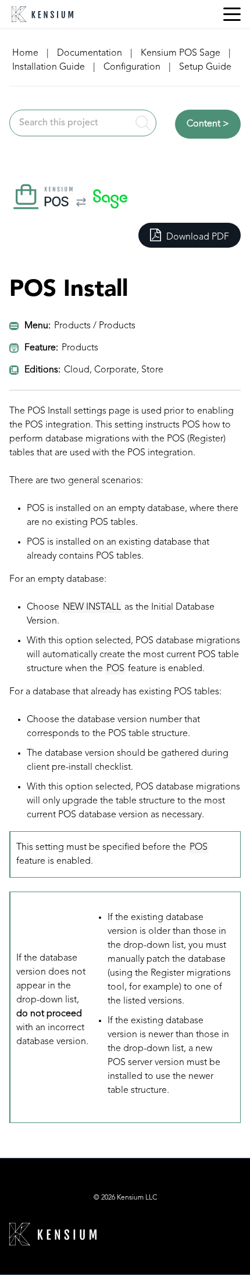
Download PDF (196, 237)
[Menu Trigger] (232, 14)
